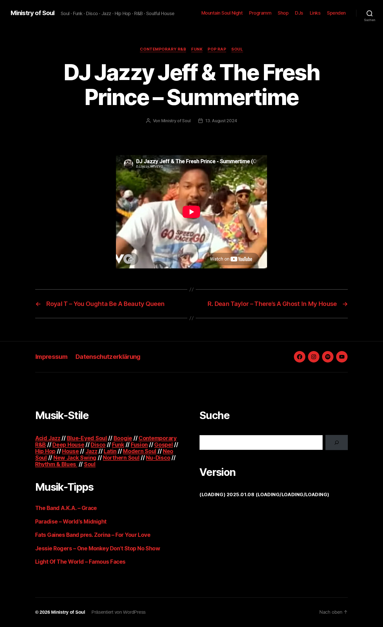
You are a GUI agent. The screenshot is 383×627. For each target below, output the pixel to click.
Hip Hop (45, 451)
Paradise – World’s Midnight (71, 521)
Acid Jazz (47, 438)
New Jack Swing (74, 457)
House (70, 451)
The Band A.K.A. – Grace (66, 508)
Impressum (51, 356)
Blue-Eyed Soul (87, 438)
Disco (98, 444)
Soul (237, 49)
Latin (110, 451)
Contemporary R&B (163, 49)
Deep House (68, 444)
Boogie (123, 438)
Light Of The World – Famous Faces (80, 561)
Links (315, 13)
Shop (283, 13)
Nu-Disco (158, 457)
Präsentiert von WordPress (118, 612)
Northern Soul (121, 457)
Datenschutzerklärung (107, 356)
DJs (299, 13)
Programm (260, 13)
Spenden (336, 13)
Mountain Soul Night (222, 13)
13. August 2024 (221, 120)
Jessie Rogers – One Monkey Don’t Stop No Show (97, 548)
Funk (196, 49)
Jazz (91, 451)
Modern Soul (139, 451)
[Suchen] (336, 442)
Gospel (163, 444)
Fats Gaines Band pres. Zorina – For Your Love (92, 535)
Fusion (139, 444)
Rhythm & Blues (56, 464)
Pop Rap (217, 49)
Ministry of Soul (32, 13)
